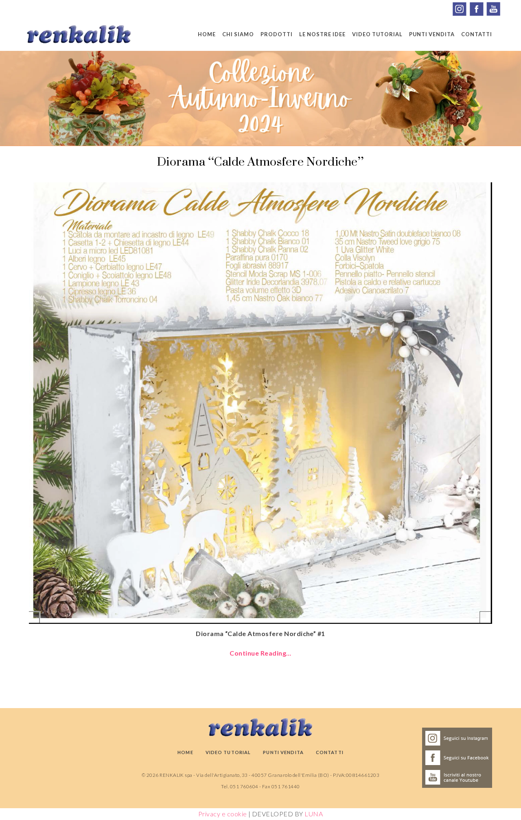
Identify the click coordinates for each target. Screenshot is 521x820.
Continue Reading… (260, 653)
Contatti (476, 34)
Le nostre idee (322, 34)
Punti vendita (432, 34)
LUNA (313, 814)
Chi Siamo (238, 34)
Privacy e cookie (222, 814)
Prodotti (276, 34)
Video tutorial (377, 34)
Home (207, 34)
